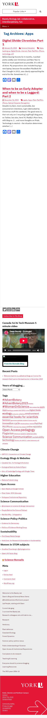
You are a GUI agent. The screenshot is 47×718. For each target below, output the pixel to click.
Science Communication (17, 437)
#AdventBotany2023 (15, 403)
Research (5, 620)
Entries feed (8, 575)
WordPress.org (9, 583)
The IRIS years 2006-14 (11, 671)
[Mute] (38, 350)
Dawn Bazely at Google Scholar (13, 489)
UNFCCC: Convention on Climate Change (16, 454)
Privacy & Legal (7, 706)
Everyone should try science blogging (15, 663)
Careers (5, 710)
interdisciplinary (24, 423)
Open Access (11, 430)
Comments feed (9, 579)
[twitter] (5, 310)
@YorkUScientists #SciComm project (15, 600)
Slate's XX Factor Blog (9, 553)
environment (32, 413)
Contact (5, 695)
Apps (41, 48)
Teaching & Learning (9, 659)
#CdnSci (30, 403)
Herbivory (5, 625)
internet (24, 51)
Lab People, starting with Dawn (13, 603)
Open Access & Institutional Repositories (17, 649)
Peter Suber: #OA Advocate (11, 493)
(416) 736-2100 (7, 697)
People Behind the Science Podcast (14, 510)
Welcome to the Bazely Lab (12, 593)
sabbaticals (29, 434)
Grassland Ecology (9, 633)
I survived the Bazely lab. (11, 612)
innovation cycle (11, 423)
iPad (29, 51)
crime (27, 410)
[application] (23, 341)
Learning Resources (9, 667)
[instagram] (9, 310)
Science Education (28, 48)
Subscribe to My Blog (13, 316)
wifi (12, 54)
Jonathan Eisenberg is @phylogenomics (16, 549)
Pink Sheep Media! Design (11, 536)
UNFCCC (24, 440)
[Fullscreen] (42, 350)
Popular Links (19, 11)
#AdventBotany (12, 399)
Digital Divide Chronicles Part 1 (22, 42)
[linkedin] (14, 310)
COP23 (23, 410)
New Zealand (23, 427)
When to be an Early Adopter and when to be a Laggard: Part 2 (22, 92)
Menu (4, 26)
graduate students (23, 420)
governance (14, 420)
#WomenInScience (15, 407)
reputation (23, 434)
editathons (22, 414)
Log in (6, 570)
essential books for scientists (20, 417)
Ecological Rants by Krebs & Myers (14, 467)
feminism (6, 420)
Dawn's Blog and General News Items (15, 597)
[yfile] (18, 310)
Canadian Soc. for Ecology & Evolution (15, 463)
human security (32, 420)
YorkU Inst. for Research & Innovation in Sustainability (21, 540)
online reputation (34, 426)
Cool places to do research (11, 654)
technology (6, 54)
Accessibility (6, 708)
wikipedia (5, 443)
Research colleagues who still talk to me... (17, 615)
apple (25, 100)
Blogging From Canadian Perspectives (14, 367)
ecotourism (15, 414)
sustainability (38, 437)
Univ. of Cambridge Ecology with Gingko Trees (18, 471)
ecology (7, 413)
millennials (16, 427)
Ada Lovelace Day (34, 407)
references (17, 434)
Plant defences (7, 629)
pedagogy (28, 430)
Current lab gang (8, 608)
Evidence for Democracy (10, 523)
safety (35, 434)
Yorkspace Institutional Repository (14, 497)
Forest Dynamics (8, 636)
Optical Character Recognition (19, 103)
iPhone (41, 51)
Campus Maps (7, 699)
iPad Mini (35, 51)
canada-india (17, 410)
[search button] (40, 11)
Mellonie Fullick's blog (10, 480)
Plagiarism (8, 433)
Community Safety (8, 704)
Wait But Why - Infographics (12, 515)
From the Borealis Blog (14, 364)
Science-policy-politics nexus (13, 641)
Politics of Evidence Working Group (14, 527)
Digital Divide (15, 51)
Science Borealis (14, 559)
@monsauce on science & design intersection (18, 506)
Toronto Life (18, 440)
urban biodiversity (32, 440)
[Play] (5, 350)
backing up (6, 51)
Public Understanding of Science (14, 646)
